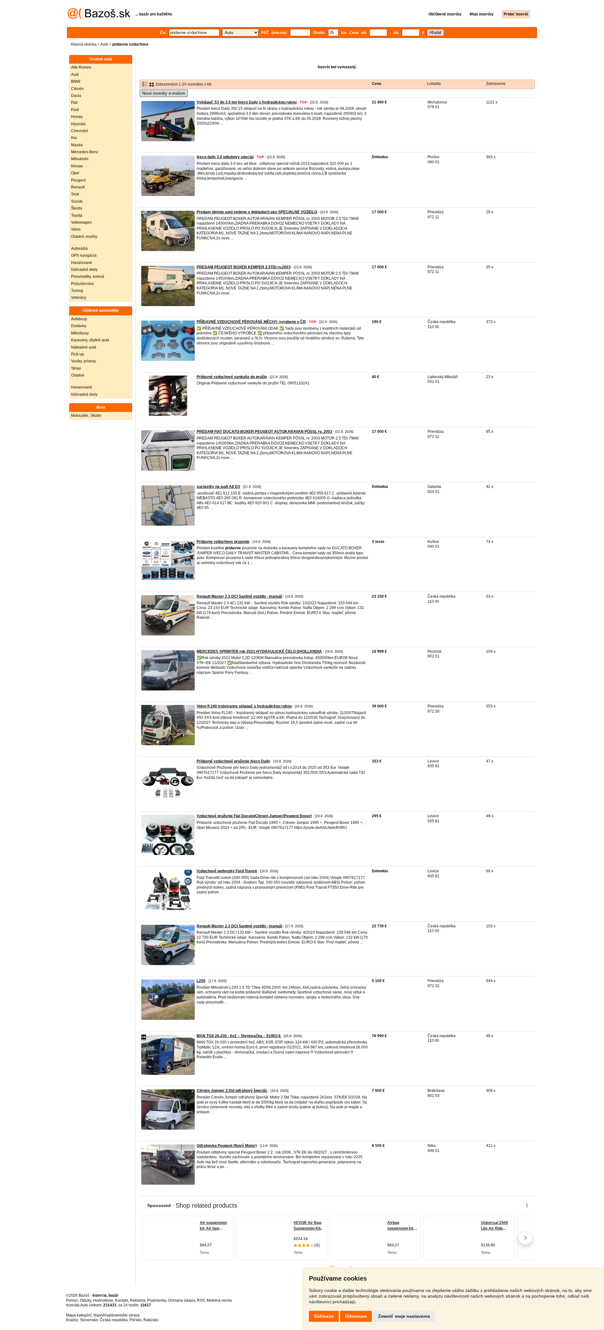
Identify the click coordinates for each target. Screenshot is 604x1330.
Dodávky (78, 326)
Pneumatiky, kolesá (87, 276)
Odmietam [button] (356, 1316)
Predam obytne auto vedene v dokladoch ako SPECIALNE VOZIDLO (257, 212)
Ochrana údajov (181, 1300)
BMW (75, 81)
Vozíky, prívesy (83, 361)
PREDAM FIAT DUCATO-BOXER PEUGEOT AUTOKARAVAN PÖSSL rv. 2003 (264, 431)
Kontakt (121, 1300)
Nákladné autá (83, 347)
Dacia (76, 95)
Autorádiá (79, 248)
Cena (376, 83)
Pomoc (72, 1300)
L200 (201, 981)
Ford (75, 110)
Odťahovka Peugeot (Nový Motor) (227, 1145)
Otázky (85, 1300)
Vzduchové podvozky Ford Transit (227, 871)
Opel (75, 173)
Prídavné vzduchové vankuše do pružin (232, 377)
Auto (104, 44)
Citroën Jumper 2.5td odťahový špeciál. (232, 1090)
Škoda (76, 208)
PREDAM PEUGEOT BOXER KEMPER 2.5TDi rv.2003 (244, 267)
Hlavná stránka (84, 44)
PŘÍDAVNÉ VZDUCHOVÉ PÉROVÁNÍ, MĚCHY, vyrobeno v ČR (251, 322)
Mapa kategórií (79, 1315)
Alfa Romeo (81, 67)
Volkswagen (81, 222)
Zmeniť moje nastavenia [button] (404, 1316)
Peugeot (78, 180)
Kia (74, 138)
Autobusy (79, 319)
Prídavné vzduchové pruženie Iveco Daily (233, 761)
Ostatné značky (84, 236)
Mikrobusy (80, 333)
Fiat (74, 102)
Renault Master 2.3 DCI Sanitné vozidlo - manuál (239, 596)
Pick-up (77, 354)
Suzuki (77, 201)
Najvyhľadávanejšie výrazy (116, 1315)
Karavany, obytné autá (90, 340)
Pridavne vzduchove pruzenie (223, 541)
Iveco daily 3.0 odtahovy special (225, 157)
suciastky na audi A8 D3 (218, 486)
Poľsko (136, 1320)
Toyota (76, 215)
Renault (78, 187)
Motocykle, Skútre (86, 415)
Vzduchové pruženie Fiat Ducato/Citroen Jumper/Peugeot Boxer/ (254, 816)
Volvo (76, 229)
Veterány (78, 297)
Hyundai (78, 124)
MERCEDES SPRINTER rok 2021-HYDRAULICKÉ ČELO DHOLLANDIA (259, 651)
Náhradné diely (84, 269)
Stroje (76, 368)
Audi (75, 74)
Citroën (77, 89)
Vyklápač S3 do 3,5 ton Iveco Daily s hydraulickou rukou (247, 102)
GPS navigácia (84, 255)
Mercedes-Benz (84, 152)
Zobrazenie (496, 83)
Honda (77, 117)
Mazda (77, 145)
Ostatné (77, 375)
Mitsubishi (79, 159)
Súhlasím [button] (324, 1316)
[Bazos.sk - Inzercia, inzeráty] (99, 17)
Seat (75, 194)
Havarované (81, 262)
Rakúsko (151, 1320)
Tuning (77, 290)
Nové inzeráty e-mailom (163, 93)
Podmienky (156, 1300)
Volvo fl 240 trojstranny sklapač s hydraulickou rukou (244, 706)
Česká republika (114, 1320)
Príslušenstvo (82, 284)
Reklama (137, 1300)
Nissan (77, 166)
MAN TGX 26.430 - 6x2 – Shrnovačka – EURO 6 (239, 1036)
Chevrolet (79, 131)
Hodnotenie (103, 1300)
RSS (201, 1300)
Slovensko (89, 1320)
